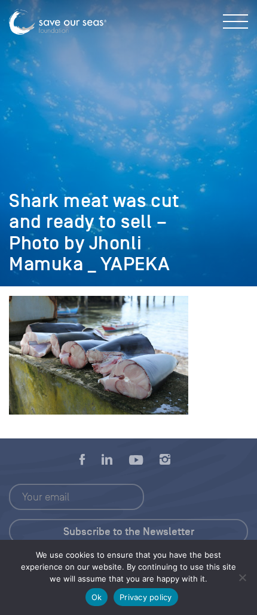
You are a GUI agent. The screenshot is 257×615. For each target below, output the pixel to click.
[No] (242, 577)
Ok (96, 597)
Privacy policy (146, 597)
